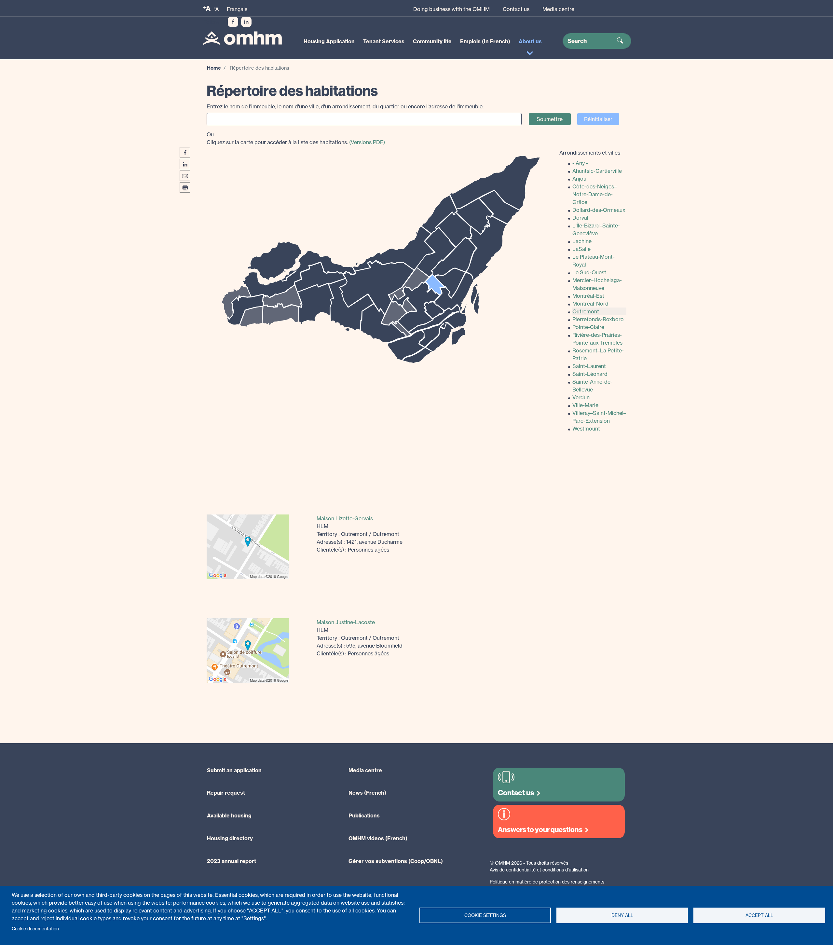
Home (214, 68)
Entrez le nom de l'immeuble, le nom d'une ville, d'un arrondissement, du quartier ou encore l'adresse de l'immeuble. (345, 106)
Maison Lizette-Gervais (345, 518)
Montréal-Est (588, 296)
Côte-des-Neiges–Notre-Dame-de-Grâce (594, 194)
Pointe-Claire (588, 327)
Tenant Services (383, 41)
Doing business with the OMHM (451, 9)
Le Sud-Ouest (589, 272)
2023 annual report (231, 861)
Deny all (622, 915)
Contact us (516, 9)
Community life (432, 41)
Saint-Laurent (589, 366)
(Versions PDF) (367, 142)
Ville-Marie (585, 405)
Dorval (580, 217)
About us (530, 41)
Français (237, 9)
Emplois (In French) (485, 41)
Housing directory (230, 838)
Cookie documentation (35, 928)
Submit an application (234, 770)
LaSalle (581, 249)
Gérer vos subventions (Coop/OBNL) (395, 861)
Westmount (586, 428)
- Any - (580, 163)
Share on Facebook (185, 152)
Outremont (585, 311)
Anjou (579, 178)
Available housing (229, 815)
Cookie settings (485, 915)
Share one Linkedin (185, 164)
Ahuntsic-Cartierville (597, 171)
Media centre (558, 9)
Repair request (226, 792)
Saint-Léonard (590, 374)
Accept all (759, 915)
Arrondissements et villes (589, 152)
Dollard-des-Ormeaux (598, 210)
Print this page (185, 187)
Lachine (582, 241)
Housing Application (329, 41)
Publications (364, 815)
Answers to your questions (540, 829)
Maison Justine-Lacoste (346, 622)
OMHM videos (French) (377, 838)
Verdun (581, 397)
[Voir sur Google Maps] (248, 546)
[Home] (242, 38)
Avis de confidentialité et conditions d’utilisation (539, 869)
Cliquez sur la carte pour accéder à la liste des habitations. (296, 138)
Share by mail (185, 176)
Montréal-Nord (590, 303)
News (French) (367, 792)
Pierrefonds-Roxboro (598, 319)
